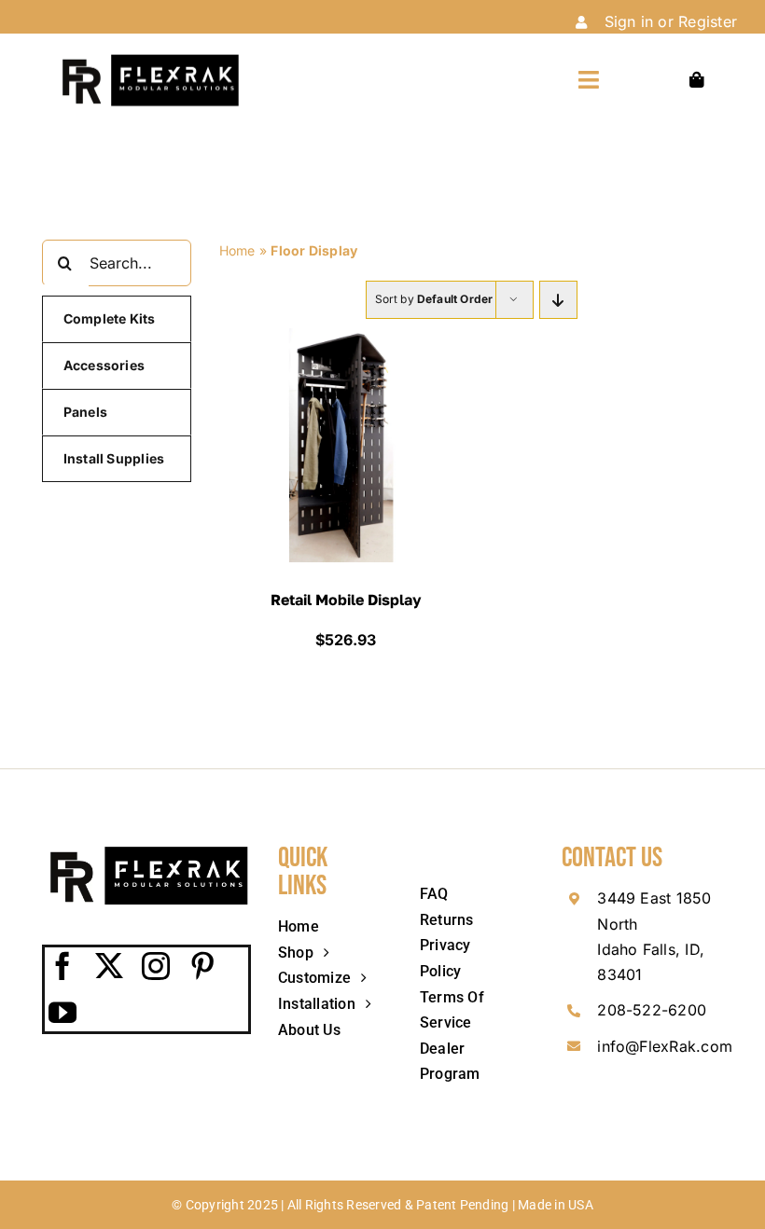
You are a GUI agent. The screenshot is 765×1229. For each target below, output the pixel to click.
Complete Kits (109, 318)
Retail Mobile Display (346, 599)
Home (237, 250)
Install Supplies (114, 458)
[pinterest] (203, 966)
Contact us (612, 858)
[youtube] (63, 1012)
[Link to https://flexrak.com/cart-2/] (696, 79)
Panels (85, 412)
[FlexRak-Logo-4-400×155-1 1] (148, 59)
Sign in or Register (671, 21)
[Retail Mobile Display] (345, 340)
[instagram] (156, 966)
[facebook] (63, 966)
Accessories (104, 365)
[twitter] (110, 966)
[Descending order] (558, 300)
